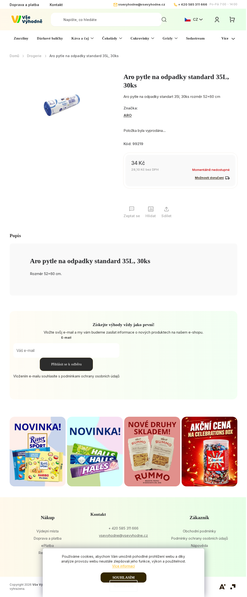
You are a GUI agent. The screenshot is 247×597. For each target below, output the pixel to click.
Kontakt (56, 5)
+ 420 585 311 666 (192, 4)
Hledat (164, 19)
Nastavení (123, 586)
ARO (128, 115)
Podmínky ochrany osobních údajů (199, 538)
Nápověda (199, 545)
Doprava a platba (24, 5)
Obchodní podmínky (199, 531)
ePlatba (47, 545)
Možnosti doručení (209, 178)
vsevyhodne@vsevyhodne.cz (141, 4)
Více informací (123, 566)
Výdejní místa (47, 531)
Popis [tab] (15, 235)
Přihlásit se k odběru (66, 364)
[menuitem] (21, 38)
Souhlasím (123, 577)
